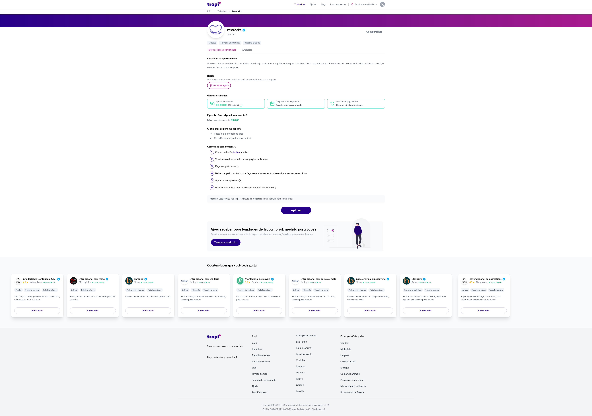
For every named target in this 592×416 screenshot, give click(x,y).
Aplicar (296, 210)
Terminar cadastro (225, 242)
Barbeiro (138, 279)
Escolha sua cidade (364, 4)
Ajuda (313, 4)
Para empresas (338, 4)
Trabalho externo (252, 43)
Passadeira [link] (237, 11)
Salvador (300, 366)
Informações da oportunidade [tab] (222, 50)
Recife (299, 379)
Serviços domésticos (230, 43)
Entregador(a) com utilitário (204, 279)
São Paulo (301, 342)
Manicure (416, 279)
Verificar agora (221, 85)
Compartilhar (374, 31)
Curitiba (300, 360)
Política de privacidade (264, 380)
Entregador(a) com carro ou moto (318, 279)
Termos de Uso (259, 374)
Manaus (300, 372)
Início (209, 11)
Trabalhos (299, 4)
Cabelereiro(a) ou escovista (371, 279)
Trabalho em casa (32, 290)
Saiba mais (37, 310)
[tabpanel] (296, 135)
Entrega (74, 290)
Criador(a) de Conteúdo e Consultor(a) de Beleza (39, 279)
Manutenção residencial (353, 386)
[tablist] (296, 50)
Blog (323, 4)
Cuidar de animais (350, 374)
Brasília (300, 391)
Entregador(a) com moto (91, 279)
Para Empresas (259, 392)
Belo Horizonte (304, 354)
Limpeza (212, 43)
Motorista (196, 290)
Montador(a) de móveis (257, 279)
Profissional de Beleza (352, 392)
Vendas (18, 290)
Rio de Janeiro (303, 348)
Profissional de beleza (135, 290)
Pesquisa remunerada (352, 380)
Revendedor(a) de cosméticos (485, 279)
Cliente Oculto (348, 361)
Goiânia (300, 385)
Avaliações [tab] (247, 50)
